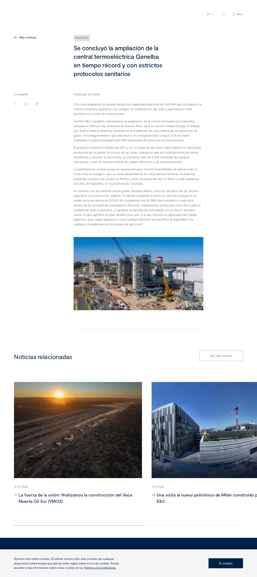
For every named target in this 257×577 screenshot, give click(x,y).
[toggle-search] (224, 14)
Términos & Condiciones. (100, 567)
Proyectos (81, 38)
